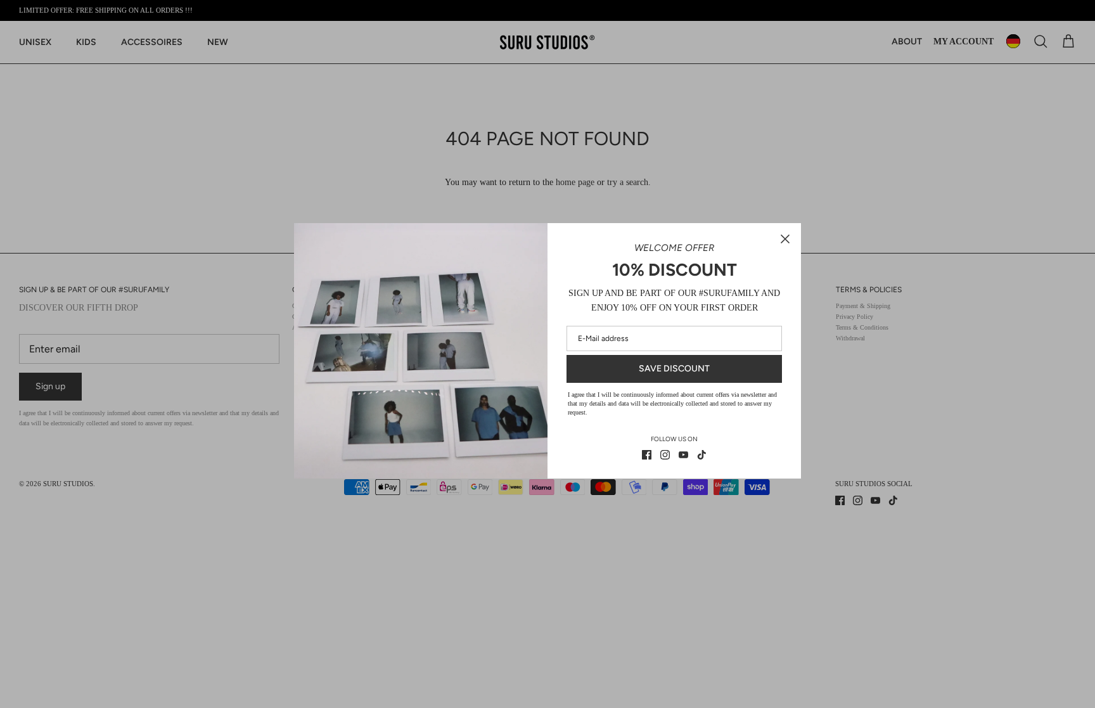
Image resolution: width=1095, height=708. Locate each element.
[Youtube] (683, 455)
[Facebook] (646, 455)
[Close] (785, 239)
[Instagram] (665, 455)
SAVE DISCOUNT (674, 368)
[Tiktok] (702, 455)
